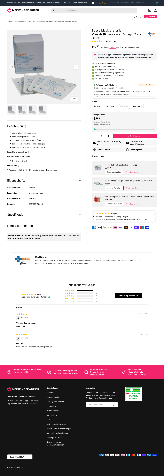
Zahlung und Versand (55, 401)
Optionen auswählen (114, 172)
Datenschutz (51, 415)
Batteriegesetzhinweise (56, 424)
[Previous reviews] (93, 216)
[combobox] (94, 10)
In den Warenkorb (135, 136)
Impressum (51, 406)
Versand (112, 48)
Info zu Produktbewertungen (58, 428)
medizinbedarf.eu (17, 468)
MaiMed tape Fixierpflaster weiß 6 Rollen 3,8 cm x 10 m (129, 181)
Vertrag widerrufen (54, 437)
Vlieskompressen (42, 21)
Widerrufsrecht (52, 410)
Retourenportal (52, 397)
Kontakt (49, 392)
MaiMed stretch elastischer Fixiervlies (121, 165)
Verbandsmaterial (20, 21)
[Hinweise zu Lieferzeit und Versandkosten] (125, 88)
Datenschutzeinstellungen (57, 433)
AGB (48, 419)
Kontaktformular (97, 375)
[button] (155, 10)
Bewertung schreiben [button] (128, 295)
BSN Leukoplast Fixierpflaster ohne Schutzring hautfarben (129, 196)
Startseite (10, 21)
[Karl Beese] (151, 34)
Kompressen (31, 21)
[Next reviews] (154, 216)
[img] (21, 314)
